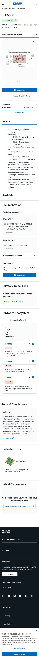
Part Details (8, 195)
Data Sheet (21, 90)
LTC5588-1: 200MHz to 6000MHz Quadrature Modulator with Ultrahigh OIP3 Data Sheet (20, 226)
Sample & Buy (19, 112)
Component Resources (13, 255)
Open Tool (7, 438)
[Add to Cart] (33, 344)
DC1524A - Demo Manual (17, 246)
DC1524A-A (21, 461)
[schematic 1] (19, 60)
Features (7, 121)
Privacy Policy (6, 624)
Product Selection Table (21, 96)
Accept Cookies (19, 654)
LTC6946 (8, 344)
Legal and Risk (7, 607)
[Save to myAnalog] (30, 344)
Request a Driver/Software (13, 302)
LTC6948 (8, 377)
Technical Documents (13, 212)
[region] (19, 643)
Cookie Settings (19, 648)
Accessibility (6, 616)
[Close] (36, 630)
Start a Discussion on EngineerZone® (17, 506)
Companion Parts (18, 320)
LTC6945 (8, 362)
